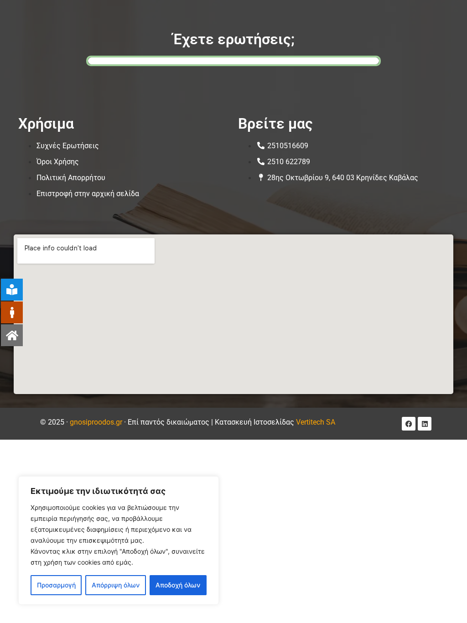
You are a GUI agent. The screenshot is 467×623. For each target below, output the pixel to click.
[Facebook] (408, 424)
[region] (118, 540)
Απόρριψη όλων (116, 585)
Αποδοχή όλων (178, 585)
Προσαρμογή (56, 585)
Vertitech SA (315, 422)
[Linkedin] (424, 424)
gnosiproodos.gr (96, 422)
